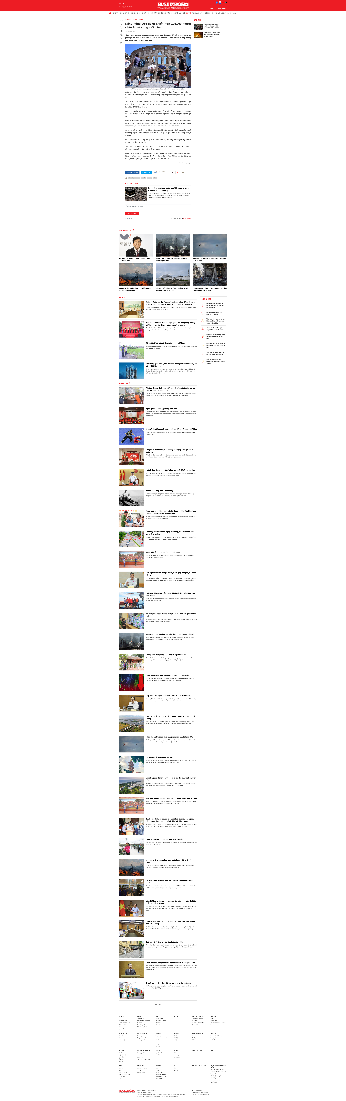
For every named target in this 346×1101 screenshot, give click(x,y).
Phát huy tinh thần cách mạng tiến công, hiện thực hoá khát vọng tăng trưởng (170, 533)
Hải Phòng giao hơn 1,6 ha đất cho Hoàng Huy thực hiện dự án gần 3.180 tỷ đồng (171, 365)
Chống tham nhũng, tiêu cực (218, 1022)
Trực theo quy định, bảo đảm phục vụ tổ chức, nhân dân (168, 983)
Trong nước (214, 1038)
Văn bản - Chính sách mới (217, 1069)
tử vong (150, 177)
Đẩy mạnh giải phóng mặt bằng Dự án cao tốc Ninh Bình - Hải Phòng (170, 717)
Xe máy (176, 1070)
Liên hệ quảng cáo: (197, 1094)
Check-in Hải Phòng (161, 1074)
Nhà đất (121, 1035)
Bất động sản (162, 13)
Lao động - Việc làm (161, 1020)
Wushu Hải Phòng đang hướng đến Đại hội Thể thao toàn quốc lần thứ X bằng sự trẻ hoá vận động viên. (170, 433)
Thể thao (207, 13)
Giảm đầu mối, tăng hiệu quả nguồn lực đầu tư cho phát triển (170, 962)
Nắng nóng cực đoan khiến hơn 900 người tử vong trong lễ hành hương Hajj (168, 189)
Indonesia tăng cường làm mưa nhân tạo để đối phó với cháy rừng (135, 289)
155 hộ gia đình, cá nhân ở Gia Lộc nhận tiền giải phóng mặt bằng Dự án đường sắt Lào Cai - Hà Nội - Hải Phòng (170, 820)
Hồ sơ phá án (214, 1020)
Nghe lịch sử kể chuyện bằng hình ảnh (161, 409)
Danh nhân (140, 1057)
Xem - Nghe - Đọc (141, 1040)
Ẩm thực (121, 1059)
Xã (193, 1035)
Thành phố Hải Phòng (216, 1035)
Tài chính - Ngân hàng (142, 1027)
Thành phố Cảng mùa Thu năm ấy (159, 491)
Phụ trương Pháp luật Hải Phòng (218, 1066)
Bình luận (176, 1038)
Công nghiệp (140, 1018)
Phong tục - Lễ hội (141, 1053)
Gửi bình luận (132, 213)
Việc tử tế (158, 1024)
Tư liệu (175, 1040)
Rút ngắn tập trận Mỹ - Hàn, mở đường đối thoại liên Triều (134, 259)
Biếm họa (158, 1046)
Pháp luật (153, 13)
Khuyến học (195, 1020)
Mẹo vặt (121, 1061)
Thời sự (157, 1070)
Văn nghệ (182, 13)
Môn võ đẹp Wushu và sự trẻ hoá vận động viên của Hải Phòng (171, 429)
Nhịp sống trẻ (122, 1055)
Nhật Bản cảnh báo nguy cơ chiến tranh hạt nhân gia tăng (215, 337)
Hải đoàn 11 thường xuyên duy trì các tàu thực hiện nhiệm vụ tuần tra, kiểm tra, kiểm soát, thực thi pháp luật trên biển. (171, 599)
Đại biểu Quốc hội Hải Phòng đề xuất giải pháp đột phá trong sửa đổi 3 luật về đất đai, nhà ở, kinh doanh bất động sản (170, 303)
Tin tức (141, 19)
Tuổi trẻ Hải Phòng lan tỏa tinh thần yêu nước (164, 942)
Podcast (224, 8)
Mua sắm (121, 1057)
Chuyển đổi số (195, 1024)
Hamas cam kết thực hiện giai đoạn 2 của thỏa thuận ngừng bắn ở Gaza (210, 289)
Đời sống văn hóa (141, 1035)
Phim (120, 1078)
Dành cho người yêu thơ (162, 1038)
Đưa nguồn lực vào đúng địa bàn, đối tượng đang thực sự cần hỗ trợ (171, 574)
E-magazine (218, 8)
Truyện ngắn (159, 1035)
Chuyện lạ (176, 1055)
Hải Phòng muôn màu (124, 1074)
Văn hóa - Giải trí (173, 13)
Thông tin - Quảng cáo (199, 1066)
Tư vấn (212, 1024)
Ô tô (175, 1068)
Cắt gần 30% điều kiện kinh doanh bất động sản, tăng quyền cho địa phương (170, 922)
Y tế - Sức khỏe (159, 1018)
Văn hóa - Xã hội (123, 1072)
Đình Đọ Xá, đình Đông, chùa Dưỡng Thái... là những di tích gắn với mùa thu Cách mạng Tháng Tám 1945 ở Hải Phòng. (170, 556)
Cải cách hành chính (124, 1024)
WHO (155, 177)
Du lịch (176, 1050)
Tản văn (158, 1040)
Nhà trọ (121, 1042)
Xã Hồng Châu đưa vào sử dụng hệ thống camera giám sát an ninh (171, 615)
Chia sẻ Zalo (147, 172)
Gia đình (121, 1053)
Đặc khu (194, 1040)
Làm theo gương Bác (124, 1022)
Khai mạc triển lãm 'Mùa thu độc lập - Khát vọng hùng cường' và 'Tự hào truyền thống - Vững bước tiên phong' (170, 323)
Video (212, 8)
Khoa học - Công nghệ (198, 1022)
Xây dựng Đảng (123, 1020)
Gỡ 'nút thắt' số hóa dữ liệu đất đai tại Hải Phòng (165, 343)
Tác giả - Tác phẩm (142, 1038)
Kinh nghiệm (177, 1057)
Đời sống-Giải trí (160, 1072)
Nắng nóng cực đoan (134, 177)
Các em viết (159, 1042)
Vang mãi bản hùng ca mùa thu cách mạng (163, 552)
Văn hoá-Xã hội (141, 1072)
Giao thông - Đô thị (142, 1024)
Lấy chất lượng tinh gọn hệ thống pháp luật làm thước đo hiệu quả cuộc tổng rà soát (171, 902)
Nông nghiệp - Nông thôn (143, 1020)
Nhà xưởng (122, 1038)
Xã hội (127, 13)
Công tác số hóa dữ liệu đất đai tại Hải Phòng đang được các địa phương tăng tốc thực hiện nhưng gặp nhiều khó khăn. (171, 347)
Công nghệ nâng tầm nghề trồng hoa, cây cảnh (165, 839)
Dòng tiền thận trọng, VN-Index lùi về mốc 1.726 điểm (167, 675)
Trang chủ (128, 19)
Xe (174, 1066)
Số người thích (187, 218)
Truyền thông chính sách (217, 1074)
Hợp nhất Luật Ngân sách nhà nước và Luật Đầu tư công (168, 696)
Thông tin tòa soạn (197, 1090)
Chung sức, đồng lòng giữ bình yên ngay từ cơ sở (166, 655)
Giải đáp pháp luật (215, 1080)
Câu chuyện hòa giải (216, 1076)
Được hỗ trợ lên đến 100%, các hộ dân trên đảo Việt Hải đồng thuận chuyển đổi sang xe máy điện (171, 512)
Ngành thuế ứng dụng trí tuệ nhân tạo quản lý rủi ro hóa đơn (170, 470)
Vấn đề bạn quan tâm (216, 1078)
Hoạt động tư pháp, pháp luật (218, 1071)
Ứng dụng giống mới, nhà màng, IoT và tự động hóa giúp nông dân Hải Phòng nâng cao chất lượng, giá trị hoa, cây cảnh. (171, 843)
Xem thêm (158, 1004)
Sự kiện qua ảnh (197, 1050)
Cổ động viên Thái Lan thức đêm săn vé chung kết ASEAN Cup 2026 (171, 881)
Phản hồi (158, 1055)
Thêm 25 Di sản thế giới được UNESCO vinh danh (214, 329)
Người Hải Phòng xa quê (143, 1059)
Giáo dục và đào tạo (197, 1018)
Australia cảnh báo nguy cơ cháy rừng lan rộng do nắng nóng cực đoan (212, 34)
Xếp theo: (173, 218)
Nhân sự (121, 1027)
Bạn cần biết (214, 1082)
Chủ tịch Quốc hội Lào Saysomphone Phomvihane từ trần (215, 361)
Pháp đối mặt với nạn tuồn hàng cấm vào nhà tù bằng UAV (209, 259)
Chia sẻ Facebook (133, 172)
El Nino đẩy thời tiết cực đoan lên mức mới (214, 313)
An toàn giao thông (161, 1076)
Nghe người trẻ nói (160, 1078)
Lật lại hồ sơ (122, 1076)
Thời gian (179, 218)
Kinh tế (122, 13)
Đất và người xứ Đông (224, 13)
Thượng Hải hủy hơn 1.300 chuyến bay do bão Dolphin (215, 353)
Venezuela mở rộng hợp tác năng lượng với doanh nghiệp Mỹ (171, 259)
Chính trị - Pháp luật (142, 1068)
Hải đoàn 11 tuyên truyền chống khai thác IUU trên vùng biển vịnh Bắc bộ (170, 594)
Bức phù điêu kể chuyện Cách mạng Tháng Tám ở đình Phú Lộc (171, 798)
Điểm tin (158, 1068)
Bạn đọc (235, 13)
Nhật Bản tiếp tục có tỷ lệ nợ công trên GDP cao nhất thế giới (215, 345)
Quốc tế (188, 13)
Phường (194, 1038)
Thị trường (139, 1022)
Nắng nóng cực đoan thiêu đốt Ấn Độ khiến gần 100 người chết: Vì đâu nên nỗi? (211, 26)
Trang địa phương (197, 13)
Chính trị (115, 13)
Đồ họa (213, 1050)
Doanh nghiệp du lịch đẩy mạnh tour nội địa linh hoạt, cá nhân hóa (171, 779)
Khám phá (176, 1053)
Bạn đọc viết (159, 1053)
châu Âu (143, 177)
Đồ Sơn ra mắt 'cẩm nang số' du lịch (160, 757)
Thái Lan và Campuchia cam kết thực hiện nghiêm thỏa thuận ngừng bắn (215, 321)
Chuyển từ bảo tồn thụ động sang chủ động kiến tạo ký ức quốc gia (169, 451)
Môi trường (158, 1022)
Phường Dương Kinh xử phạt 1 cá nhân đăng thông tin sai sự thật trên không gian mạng (170, 389)
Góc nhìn (133, 13)
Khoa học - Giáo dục (143, 13)
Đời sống (214, 13)
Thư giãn (158, 1044)
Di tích (138, 1055)
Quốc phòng (122, 1029)
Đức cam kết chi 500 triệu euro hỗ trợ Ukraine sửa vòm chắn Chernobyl (172, 289)
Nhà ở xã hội (122, 1040)
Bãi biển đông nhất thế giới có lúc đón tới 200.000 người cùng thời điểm (215, 305)
